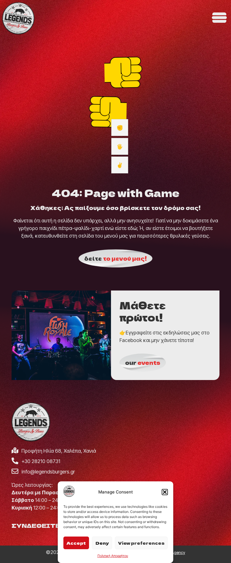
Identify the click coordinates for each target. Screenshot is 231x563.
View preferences (141, 543)
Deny (102, 543)
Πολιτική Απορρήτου (112, 556)
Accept (76, 543)
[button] (165, 492)
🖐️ (120, 146)
